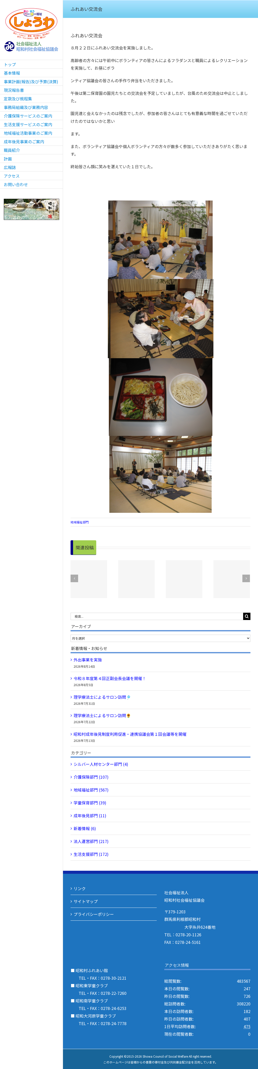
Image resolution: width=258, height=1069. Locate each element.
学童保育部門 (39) (90, 803)
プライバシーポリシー (94, 914)
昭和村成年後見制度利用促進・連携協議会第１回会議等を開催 (130, 734)
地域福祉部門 (80, 522)
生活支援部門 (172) (91, 854)
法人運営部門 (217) (91, 841)
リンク (80, 888)
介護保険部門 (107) (91, 777)
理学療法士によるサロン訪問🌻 (102, 715)
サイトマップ (86, 901)
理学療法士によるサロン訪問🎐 (102, 697)
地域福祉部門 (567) (91, 790)
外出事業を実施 (88, 660)
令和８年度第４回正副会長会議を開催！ (110, 678)
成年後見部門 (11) (90, 815)
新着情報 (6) (85, 828)
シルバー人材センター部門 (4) (101, 764)
